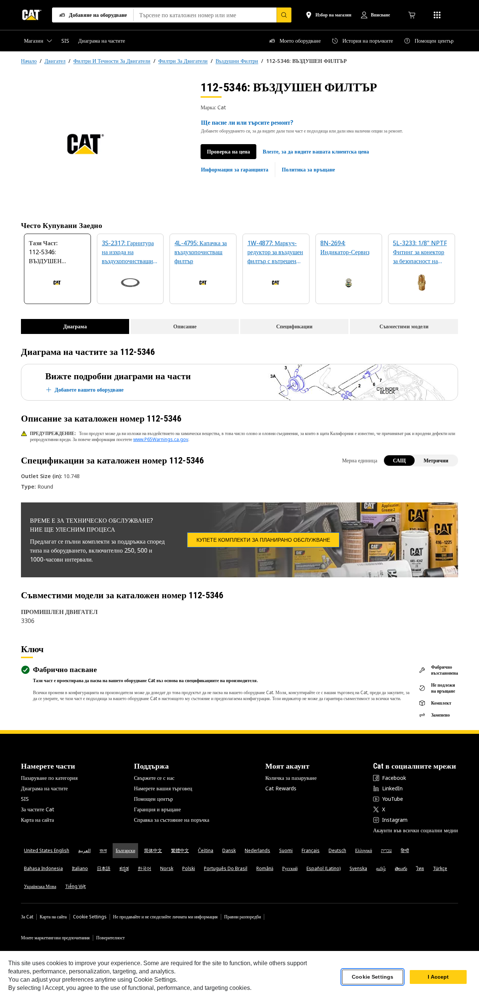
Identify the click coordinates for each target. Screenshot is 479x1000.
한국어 (144, 868)
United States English (46, 850)
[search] (284, 14)
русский (290, 868)
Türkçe (440, 868)
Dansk (229, 850)
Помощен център (153, 798)
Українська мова (40, 886)
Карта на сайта (37, 819)
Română (264, 868)
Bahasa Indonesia (43, 868)
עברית (386, 850)
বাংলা (103, 850)
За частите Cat (37, 809)
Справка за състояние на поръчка (171, 819)
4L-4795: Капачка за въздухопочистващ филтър (200, 252)
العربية (84, 850)
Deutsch (337, 850)
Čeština (205, 850)
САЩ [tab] (399, 460)
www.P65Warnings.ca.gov (160, 439)
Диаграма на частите (44, 788)
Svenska (358, 868)
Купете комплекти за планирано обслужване (263, 540)
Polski (188, 868)
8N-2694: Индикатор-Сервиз (344, 247)
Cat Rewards (280, 788)
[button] (315, 151)
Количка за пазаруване (291, 777)
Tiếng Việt (75, 886)
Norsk (166, 868)
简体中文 (153, 850)
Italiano (80, 868)
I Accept (438, 977)
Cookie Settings (90, 917)
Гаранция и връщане (157, 809)
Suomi (286, 850)
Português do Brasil (225, 868)
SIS (25, 798)
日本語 (103, 868)
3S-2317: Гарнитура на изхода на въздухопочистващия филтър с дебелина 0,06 (129, 252)
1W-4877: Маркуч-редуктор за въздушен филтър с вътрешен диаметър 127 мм (275, 252)
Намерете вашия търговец (163, 788)
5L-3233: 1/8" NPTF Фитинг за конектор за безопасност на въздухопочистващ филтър (420, 252)
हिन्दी (405, 850)
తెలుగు (401, 868)
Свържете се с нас (154, 777)
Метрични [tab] (436, 460)
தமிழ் (381, 868)
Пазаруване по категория (49, 777)
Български (125, 850)
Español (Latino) (323, 868)
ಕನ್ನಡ (124, 868)
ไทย (420, 868)
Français (311, 850)
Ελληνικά (363, 850)
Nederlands (257, 850)
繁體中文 (180, 850)
